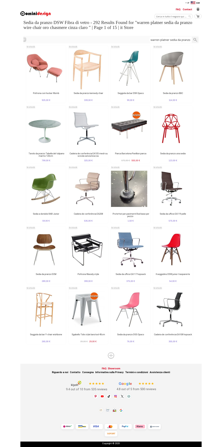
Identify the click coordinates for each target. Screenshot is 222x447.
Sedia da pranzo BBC (173, 93)
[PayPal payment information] (125, 426)
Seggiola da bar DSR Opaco (131, 93)
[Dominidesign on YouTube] (102, 396)
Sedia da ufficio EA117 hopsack (131, 274)
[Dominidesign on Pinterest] (95, 396)
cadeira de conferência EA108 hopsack (173, 334)
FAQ (178, 9)
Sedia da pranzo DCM (46, 274)
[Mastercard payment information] (111, 426)
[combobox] (173, 16)
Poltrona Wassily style (88, 274)
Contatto (75, 372)
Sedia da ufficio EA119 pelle (173, 214)
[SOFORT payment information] (111, 434)
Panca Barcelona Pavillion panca (130, 153)
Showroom (114, 368)
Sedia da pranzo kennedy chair (88, 93)
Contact (187, 9)
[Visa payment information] (96, 426)
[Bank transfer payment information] (154, 426)
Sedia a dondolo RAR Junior (46, 214)
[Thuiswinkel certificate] (114, 410)
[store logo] (35, 13)
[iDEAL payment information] (67, 426)
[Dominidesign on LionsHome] (128, 396)
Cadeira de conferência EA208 (88, 214)
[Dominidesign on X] (122, 396)
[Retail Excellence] (101, 410)
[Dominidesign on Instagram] (115, 396)
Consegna (88, 372)
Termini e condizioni (136, 372)
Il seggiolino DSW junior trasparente (173, 274)
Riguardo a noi (60, 372)
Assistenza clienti (160, 372)
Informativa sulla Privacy (109, 372)
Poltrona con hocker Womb (46, 93)
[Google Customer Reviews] (121, 410)
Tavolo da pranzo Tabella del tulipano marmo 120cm (46, 154)
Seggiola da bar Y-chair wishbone (46, 334)
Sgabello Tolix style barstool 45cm (88, 334)
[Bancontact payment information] (82, 426)
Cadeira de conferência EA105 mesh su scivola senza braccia (89, 154)
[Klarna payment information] (140, 426)
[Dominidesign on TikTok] (108, 396)
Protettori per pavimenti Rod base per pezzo (131, 215)
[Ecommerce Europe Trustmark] (107, 410)
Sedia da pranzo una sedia (173, 153)
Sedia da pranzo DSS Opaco (130, 334)
